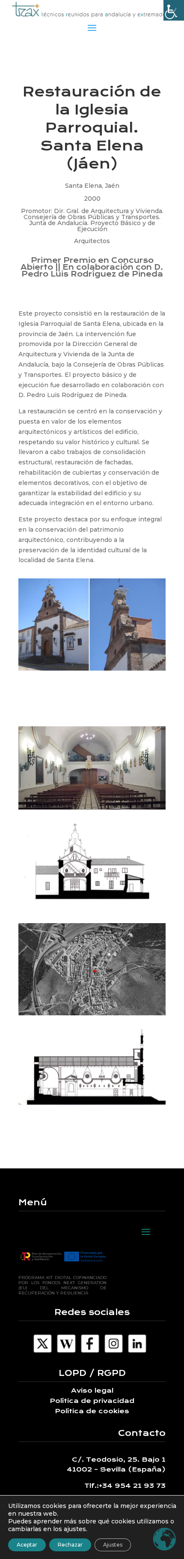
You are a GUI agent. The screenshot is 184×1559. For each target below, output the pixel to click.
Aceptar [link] (27, 1544)
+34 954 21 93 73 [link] (132, 1486)
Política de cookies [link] (92, 1411)
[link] (173, 10)
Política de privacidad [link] (92, 1401)
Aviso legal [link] (92, 1390)
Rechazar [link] (70, 1544)
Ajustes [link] (112, 1544)
